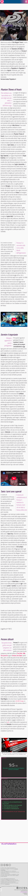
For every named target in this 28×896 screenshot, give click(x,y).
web (8, 722)
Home (12, 21)
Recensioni (15, 21)
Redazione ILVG (14, 22)
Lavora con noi (24, 890)
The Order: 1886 (21, 653)
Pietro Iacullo (15, 886)
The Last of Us (4, 655)
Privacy (25, 894)
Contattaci (25, 893)
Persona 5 (19, 25)
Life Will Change (19, 701)
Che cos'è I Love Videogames (20, 889)
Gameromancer (23, 891)
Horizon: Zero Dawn (17, 655)
